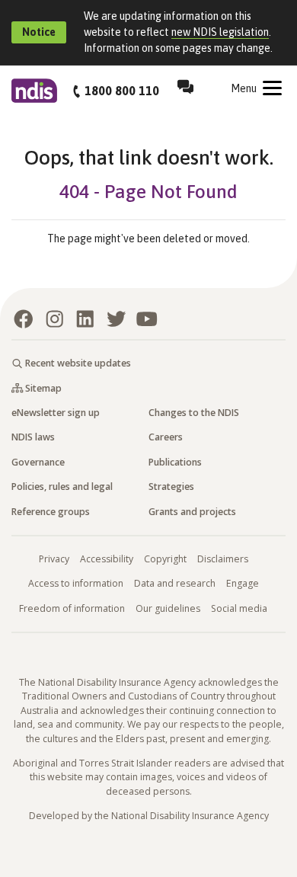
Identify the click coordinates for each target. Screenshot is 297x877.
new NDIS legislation (220, 32)
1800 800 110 (122, 91)
